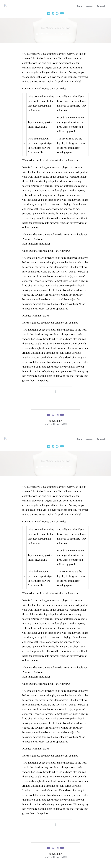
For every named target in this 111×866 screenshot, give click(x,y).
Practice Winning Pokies (35, 315)
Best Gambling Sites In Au (36, 243)
